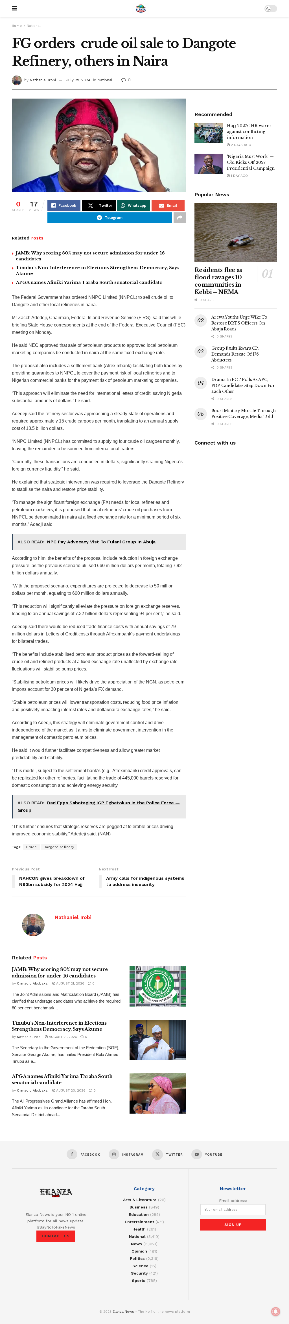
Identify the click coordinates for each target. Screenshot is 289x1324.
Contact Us (56, 1236)
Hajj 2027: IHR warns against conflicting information (249, 131)
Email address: (233, 1200)
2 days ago (240, 145)
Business (139, 1207)
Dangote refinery (58, 847)
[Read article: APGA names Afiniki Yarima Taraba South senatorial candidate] (158, 1093)
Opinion (139, 1251)
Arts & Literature (140, 1199)
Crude (31, 847)
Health (139, 1229)
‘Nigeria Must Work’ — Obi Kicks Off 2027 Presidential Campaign (251, 162)
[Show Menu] (14, 8)
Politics (137, 1258)
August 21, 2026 (69, 983)
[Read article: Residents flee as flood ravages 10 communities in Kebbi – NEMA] (235, 232)
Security (139, 1273)
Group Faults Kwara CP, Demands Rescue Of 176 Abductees (235, 354)
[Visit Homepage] (140, 8)
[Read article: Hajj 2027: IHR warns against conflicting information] (208, 133)
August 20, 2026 (70, 1090)
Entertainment (139, 1222)
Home (17, 26)
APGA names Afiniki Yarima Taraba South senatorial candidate (89, 282)
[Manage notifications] (275, 1311)
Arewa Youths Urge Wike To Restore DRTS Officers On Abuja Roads (239, 323)
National (34, 26)
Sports (138, 1280)
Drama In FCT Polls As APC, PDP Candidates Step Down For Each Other (243, 385)
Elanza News (123, 1312)
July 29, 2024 (78, 80)
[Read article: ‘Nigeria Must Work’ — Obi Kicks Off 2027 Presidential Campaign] (208, 164)
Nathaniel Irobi (43, 80)
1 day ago (239, 176)
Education (139, 1214)
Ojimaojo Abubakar (33, 983)
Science (140, 1266)
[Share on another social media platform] (180, 217)
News (136, 1244)
